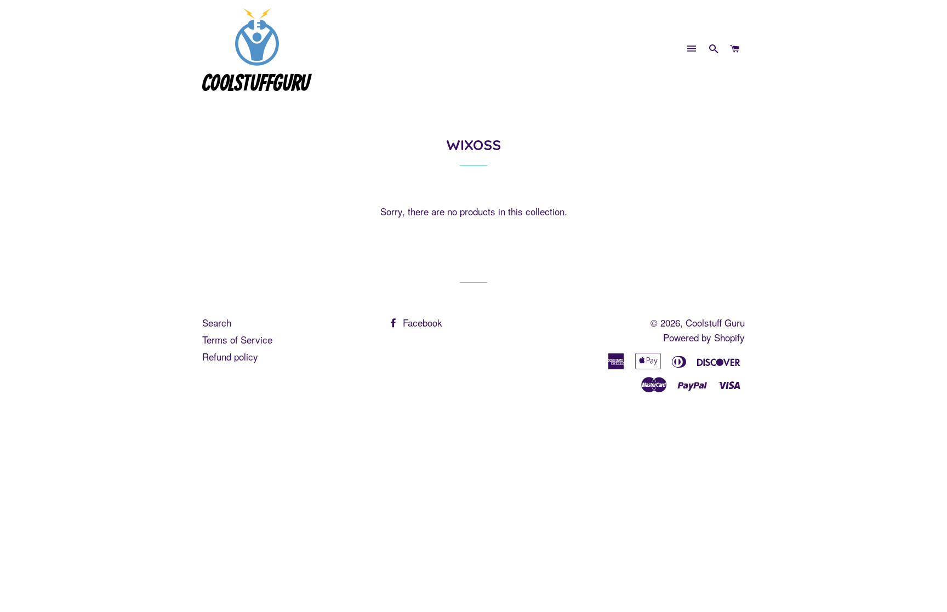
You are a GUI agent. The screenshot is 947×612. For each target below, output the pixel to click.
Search (216, 322)
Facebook (421, 322)
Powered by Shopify (704, 337)
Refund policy (230, 356)
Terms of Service (237, 339)
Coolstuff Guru (715, 322)
